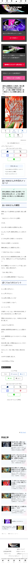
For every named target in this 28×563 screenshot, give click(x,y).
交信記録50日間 (7, 551)
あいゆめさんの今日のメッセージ (14, 169)
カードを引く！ (14, 38)
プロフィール (7, 553)
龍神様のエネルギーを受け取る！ (14, 64)
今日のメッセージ (6, 367)
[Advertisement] (14, 415)
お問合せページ (20, 553)
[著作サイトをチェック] (7, 151)
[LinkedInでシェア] (17, 461)
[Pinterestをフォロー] (20, 155)
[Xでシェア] (5, 452)
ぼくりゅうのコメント (11, 173)
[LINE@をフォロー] (14, 159)
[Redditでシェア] (17, 457)
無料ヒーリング (20, 549)
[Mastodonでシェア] (11, 452)
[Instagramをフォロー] (7, 155)
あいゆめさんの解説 (11, 171)
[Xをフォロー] (20, 151)
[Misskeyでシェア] (23, 452)
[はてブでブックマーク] (23, 457)
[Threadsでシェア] (11, 457)
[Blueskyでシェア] (17, 452)
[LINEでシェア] (5, 461)
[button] (18, 135)
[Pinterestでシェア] (11, 461)
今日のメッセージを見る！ (14, 78)
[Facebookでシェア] (5, 457)
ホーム (7, 549)
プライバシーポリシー (14, 556)
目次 (11, 166)
